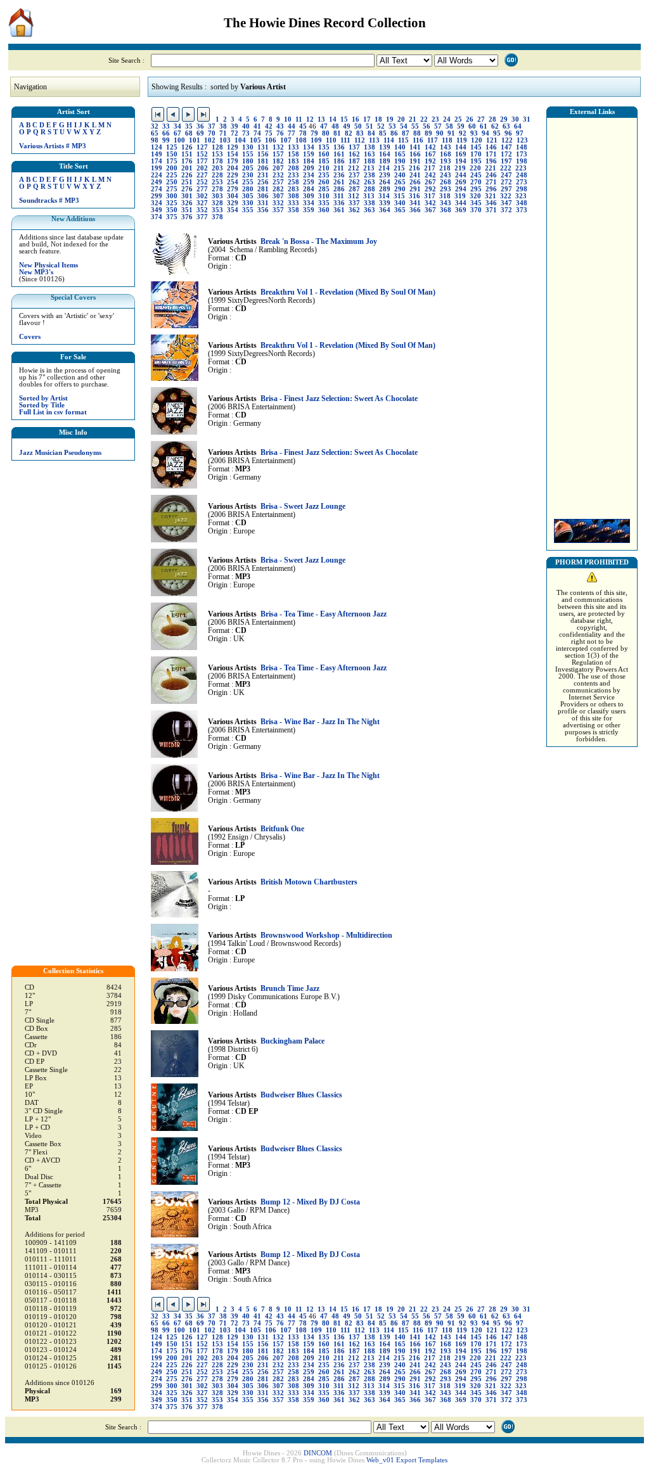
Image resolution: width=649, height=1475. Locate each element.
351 (187, 210)
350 (171, 210)
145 (476, 147)
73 (246, 133)
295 (476, 189)
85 (383, 133)
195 (476, 161)
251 (187, 182)
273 (521, 182)
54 (404, 126)
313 (369, 196)
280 (248, 189)
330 (248, 203)
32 (154, 126)
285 (324, 189)
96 (508, 133)
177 (202, 161)
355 (248, 210)
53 (392, 126)
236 (339, 175)
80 (326, 133)
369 (460, 210)
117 (432, 140)
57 (438, 126)
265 (400, 182)
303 (217, 196)
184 (308, 161)
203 (217, 168)
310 (324, 196)
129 (232, 147)
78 (303, 133)
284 (308, 189)
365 (400, 210)
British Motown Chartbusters (308, 882)
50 (358, 126)
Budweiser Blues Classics (301, 1095)
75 (269, 133)
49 (346, 126)
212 (353, 168)
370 (476, 210)
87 (405, 133)
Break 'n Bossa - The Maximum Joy (318, 242)
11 (298, 119)
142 (430, 147)
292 (430, 189)
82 (348, 133)
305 (248, 196)
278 (217, 189)
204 (232, 168)
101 (194, 140)
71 (223, 133)
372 (506, 210)
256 (263, 182)
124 (156, 147)
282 (278, 189)
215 (399, 168)
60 (472, 126)
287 (354, 189)
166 (415, 154)
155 (248, 154)
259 (308, 182)
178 (217, 161)
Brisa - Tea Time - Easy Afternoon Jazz (323, 614)
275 (171, 189)
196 (491, 161)
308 (293, 196)
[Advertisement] (592, 315)
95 (497, 133)
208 (293, 168)
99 (166, 140)
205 (248, 168)
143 (445, 147)
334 (308, 203)
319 (460, 196)
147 (506, 147)
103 (225, 140)
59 (461, 126)
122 (507, 140)
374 (156, 217)
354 (232, 210)
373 (521, 210)
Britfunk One (282, 829)
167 (430, 154)
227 (202, 175)
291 (415, 189)
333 (293, 203)
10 (288, 119)
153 (217, 154)
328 (217, 203)
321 (490, 196)
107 (286, 140)
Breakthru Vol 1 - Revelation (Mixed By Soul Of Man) (347, 292)
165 (400, 154)
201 (187, 168)
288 (369, 189)
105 (255, 140)
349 (156, 210)
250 (171, 182)
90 (440, 133)
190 (400, 161)
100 (179, 140)
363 (369, 210)
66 (166, 133)
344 (460, 203)
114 (388, 140)
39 (234, 126)
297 (506, 189)
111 (345, 140)
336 (339, 203)
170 (476, 154)
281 (263, 189)
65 (154, 133)
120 (476, 140)
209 (308, 168)
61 (483, 126)
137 (354, 147)
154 (232, 154)
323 (521, 196)
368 (445, 210)
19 (390, 119)
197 (506, 161)
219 (460, 168)
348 (521, 203)
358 (293, 210)
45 (303, 126)
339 (384, 203)
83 (360, 133)
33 (166, 126)
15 (344, 119)
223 (521, 168)
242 (430, 175)
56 (426, 126)
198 (521, 161)
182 (278, 161)
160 (324, 154)
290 (400, 189)
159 (308, 154)
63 (506, 126)
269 (460, 182)
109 (316, 140)
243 (445, 175)
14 (333, 119)
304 (232, 196)
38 (223, 126)
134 (308, 147)
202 (202, 168)
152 (202, 154)
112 (359, 140)
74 (257, 133)
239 (384, 175)
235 (324, 175)
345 (476, 203)
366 (415, 210)
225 (171, 175)
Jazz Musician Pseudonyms (60, 452)
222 (505, 168)
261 (339, 182)
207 (278, 168)
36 (200, 126)
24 (447, 119)
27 (481, 119)
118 (447, 140)
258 (293, 182)
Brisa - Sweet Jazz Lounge (302, 506)
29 (504, 119)
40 (246, 126)
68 (189, 133)
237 (354, 175)
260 (324, 182)
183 (293, 161)
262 (354, 182)
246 (491, 175)
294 (460, 189)
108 (301, 140)
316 (414, 196)
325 (171, 203)
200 (171, 168)
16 (355, 119)
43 (280, 126)
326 (187, 203)
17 (367, 119)
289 (384, 189)
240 (400, 175)
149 (156, 154)
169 (460, 154)
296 (491, 189)
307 (278, 196)
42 (269, 126)
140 (400, 147)
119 (461, 140)
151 (187, 154)
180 (248, 161)
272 (506, 182)
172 (506, 154)
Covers (30, 336)
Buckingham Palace (292, 1041)
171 (491, 154)
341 (415, 203)
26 (469, 119)
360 (324, 210)
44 (291, 126)
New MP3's (36, 272)
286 (339, 189)
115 (403, 140)
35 (189, 126)
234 (308, 175)
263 (369, 182)
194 (460, 161)
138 (369, 147)
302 (202, 196)
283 (293, 189)
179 (232, 161)
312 (353, 196)
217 (429, 168)
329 (232, 203)
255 (248, 182)
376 (187, 217)
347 (506, 203)
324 (156, 203)
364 (384, 210)
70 (211, 133)
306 (263, 196)
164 (384, 154)
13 (321, 119)
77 (291, 133)
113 (374, 140)
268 (445, 182)
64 (518, 126)
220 (475, 168)
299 (156, 196)
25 (458, 119)
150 (171, 154)
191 (415, 161)
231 (263, 175)
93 (474, 133)
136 (339, 147)
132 (278, 147)
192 (430, 161)
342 (430, 203)
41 (257, 126)
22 (424, 119)
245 (476, 175)
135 (324, 147)
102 (209, 140)
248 (521, 175)
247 (506, 175)
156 (263, 154)
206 (263, 168)
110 (331, 140)
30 (515, 119)
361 (339, 210)
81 (337, 133)
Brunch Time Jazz (289, 989)
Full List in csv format (53, 412)
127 (202, 147)
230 (248, 175)
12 (310, 119)
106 (270, 140)
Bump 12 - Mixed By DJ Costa (310, 1202)
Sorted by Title (42, 405)
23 (435, 119)
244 (460, 175)
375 (171, 217)
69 (200, 133)
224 (156, 175)
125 (171, 147)
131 (263, 147)
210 (324, 168)
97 (520, 133)
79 (314, 133)
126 (187, 147)
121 (492, 140)
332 (278, 203)
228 (217, 175)
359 (308, 210)
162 (354, 154)
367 (430, 210)
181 (263, 161)
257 (278, 182)
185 (324, 161)
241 (415, 175)
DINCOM (318, 1453)
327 (202, 203)
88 (417, 133)
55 (415, 126)
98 (154, 140)
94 (485, 133)
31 (526, 119)
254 (232, 182)
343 (445, 203)
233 (293, 175)
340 (400, 203)
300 (171, 196)
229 (232, 175)
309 (308, 196)
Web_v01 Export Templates (406, 1460)
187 (354, 161)
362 (354, 210)
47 (324, 126)
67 (177, 133)
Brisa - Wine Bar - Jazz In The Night (320, 722)
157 (278, 154)
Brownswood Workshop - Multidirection (326, 935)
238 (369, 175)
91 (451, 133)
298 (521, 189)
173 (521, 154)
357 (278, 210)
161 (339, 154)
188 (369, 161)
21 (412, 119)
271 (491, 182)
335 (324, 203)
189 (384, 161)
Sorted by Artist (43, 398)
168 (445, 154)
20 (401, 119)
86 (394, 133)
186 (339, 161)
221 (490, 168)
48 (335, 126)
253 (217, 182)
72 (234, 133)
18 (378, 119)
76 (280, 133)
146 (491, 147)
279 (232, 189)
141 (415, 147)
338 (369, 203)
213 (369, 168)
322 (505, 196)
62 (495, 126)
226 (187, 175)
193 (445, 161)
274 (156, 189)
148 (521, 147)
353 (217, 210)
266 (415, 182)
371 (491, 210)
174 (156, 161)
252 (202, 182)
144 (460, 147)
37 (211, 126)
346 (491, 203)
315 (399, 196)
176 (187, 161)
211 (338, 168)
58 (449, 126)
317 (429, 196)
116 (418, 140)
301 (187, 196)
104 (240, 140)
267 (430, 182)
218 (445, 168)
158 (293, 154)
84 (371, 133)
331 (263, 203)
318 (445, 196)
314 (384, 196)
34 (177, 126)
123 (522, 140)
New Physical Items (48, 265)
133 (293, 147)
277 (202, 189)
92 (462, 133)
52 (381, 126)
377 (202, 217)
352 (202, 210)
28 (492, 119)
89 (428, 133)
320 (475, 196)
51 (369, 126)
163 (369, 154)
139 (384, 147)
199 (156, 168)
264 (384, 182)
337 (354, 203)
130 (248, 147)
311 (338, 196)
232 (278, 175)
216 (414, 168)
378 (217, 217)
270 (476, 182)
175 (171, 161)
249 (156, 182)
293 (445, 189)
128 (217, 147)
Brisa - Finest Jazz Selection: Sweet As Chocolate (339, 399)
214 (384, 168)
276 (187, 189)
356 (263, 210)
